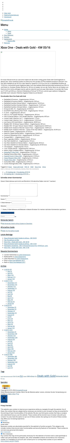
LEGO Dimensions (24, 255)
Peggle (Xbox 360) (10, 160)
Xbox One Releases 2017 (17, 260)
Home (6, 29)
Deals (9, 33)
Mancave (7, 43)
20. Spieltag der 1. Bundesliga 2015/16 (17, 174)
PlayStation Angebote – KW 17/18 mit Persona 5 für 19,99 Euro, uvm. (26, 246)
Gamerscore (8, 39)
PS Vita (17, 376)
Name (3, 199)
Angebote (17, 169)
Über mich (7, 13)
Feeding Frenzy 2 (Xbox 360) (13, 156)
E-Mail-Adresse (6, 203)
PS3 (21, 376)
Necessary (6, 422)
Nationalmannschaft (8, 376)
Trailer (24, 376)
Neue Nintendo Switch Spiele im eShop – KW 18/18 (20, 238)
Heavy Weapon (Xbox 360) (12, 158)
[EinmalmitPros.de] (7, 20)
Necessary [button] (4, 421)
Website (3, 206)
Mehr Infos (11, 394)
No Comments (34, 169)
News (9, 31)
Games (23, 169)
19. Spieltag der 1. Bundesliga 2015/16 (17, 172)
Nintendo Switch (62, 376)
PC (1, 378)
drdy (2, 169)
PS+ (36, 376)
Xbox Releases (8, 35)
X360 (31, 167)
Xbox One (38, 167)
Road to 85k (11, 41)
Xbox (27, 169)
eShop (32, 376)
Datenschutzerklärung (11, 15)
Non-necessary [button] (5, 432)
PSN (14, 376)
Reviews (6, 37)
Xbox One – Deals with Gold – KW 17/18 (16, 248)
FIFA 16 (27, 167)
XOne (44, 167)
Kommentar (5, 196)
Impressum (7, 17)
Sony (3, 378)
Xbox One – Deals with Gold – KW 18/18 (16, 242)
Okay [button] (17, 394)
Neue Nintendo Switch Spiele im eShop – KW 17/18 (20, 244)
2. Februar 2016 (9, 169)
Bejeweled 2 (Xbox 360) (11, 152)
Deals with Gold (18, 167)
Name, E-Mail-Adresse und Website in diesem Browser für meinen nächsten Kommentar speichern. (34, 209)
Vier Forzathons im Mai (11, 240)
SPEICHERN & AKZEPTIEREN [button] (10, 441)
